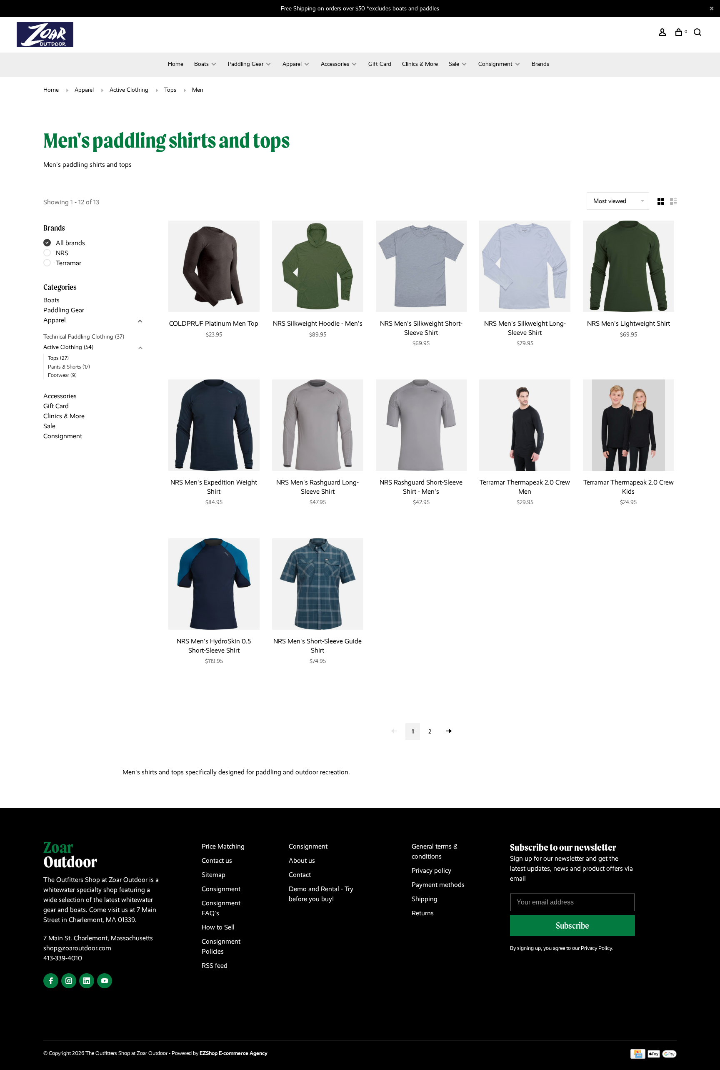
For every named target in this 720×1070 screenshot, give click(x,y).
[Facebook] (50, 981)
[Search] (698, 33)
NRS (62, 253)
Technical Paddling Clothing (83, 336)
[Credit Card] (637, 1056)
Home (175, 63)
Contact (300, 875)
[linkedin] (86, 981)
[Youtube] (104, 981)
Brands (540, 63)
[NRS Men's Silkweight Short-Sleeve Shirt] (421, 268)
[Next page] (449, 731)
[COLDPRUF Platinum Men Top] (214, 268)
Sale (454, 63)
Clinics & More (420, 63)
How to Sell (218, 927)
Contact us (217, 860)
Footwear (62, 375)
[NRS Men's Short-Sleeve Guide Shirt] (317, 585)
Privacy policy (431, 870)
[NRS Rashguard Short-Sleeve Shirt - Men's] (421, 426)
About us (302, 860)
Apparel (292, 63)
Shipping (425, 899)
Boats (201, 63)
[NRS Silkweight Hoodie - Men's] (317, 268)
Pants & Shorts (69, 367)
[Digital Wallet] (662, 1056)
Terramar (68, 263)
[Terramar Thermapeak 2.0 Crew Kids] (628, 426)
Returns (423, 913)
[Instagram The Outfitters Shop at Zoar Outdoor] (68, 981)
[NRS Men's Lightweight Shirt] (628, 268)
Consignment (495, 63)
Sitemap (213, 875)
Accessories (335, 63)
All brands (70, 243)
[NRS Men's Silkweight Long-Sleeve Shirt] (524, 268)
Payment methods (438, 885)
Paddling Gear (245, 63)
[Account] (663, 33)
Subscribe (572, 925)
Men (197, 89)
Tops (170, 89)
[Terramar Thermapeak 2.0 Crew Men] (524, 426)
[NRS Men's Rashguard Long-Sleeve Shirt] (317, 426)
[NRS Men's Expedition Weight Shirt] (214, 426)
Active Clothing (129, 89)
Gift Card (379, 63)
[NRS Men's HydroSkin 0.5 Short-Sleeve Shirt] (214, 585)
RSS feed (215, 966)
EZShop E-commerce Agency (234, 1053)
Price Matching (223, 846)
